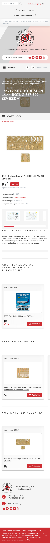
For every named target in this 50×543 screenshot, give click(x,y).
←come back (8, 121)
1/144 (36, 81)
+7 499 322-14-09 (26, 10)
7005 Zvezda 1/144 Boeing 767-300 (18, 316)
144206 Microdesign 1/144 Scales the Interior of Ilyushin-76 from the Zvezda (22, 388)
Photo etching (13, 81)
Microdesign (27, 81)
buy (16, 184)
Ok (46, 535)
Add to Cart (36, 324)
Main (4, 81)
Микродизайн (20, 197)
